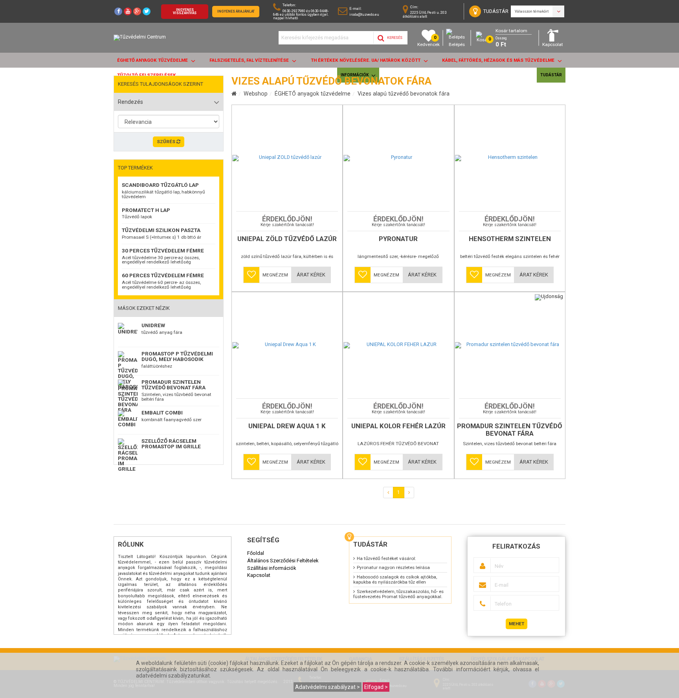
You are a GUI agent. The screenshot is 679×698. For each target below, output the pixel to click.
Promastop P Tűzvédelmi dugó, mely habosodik (177, 356)
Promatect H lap (146, 210)
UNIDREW (153, 325)
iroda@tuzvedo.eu (364, 14)
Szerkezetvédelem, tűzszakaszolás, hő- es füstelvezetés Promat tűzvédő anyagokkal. (398, 594)
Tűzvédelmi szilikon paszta (161, 230)
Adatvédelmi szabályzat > (327, 687)
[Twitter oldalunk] (146, 11)
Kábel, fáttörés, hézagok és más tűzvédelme (499, 60)
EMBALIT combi (162, 412)
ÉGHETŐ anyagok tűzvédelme (153, 60)
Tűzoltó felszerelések (146, 75)
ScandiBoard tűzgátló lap (160, 185)
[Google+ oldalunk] (137, 11)
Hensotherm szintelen (510, 239)
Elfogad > (376, 687)
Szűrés (166, 141)
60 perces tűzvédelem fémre (163, 275)
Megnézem (275, 275)
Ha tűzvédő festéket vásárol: (386, 558)
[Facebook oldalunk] (118, 11)
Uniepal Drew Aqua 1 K (287, 426)
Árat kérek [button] (311, 275)
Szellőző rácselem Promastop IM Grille (171, 443)
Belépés (457, 44)
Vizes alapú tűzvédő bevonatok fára (404, 93)
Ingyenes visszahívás (184, 11)
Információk (355, 75)
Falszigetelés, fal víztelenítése (249, 60)
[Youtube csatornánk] (128, 11)
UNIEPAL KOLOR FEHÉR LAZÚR (398, 426)
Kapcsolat (552, 44)
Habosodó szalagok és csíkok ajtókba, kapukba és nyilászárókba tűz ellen (395, 579)
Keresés (394, 38)
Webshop (256, 93)
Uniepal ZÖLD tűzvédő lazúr (287, 239)
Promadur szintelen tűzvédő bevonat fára (173, 384)
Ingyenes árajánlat (236, 11)
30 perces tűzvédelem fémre (163, 250)
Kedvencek (428, 41)
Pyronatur (398, 239)
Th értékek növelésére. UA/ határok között (366, 60)
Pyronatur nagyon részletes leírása (393, 567)
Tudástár (551, 75)
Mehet (516, 623)
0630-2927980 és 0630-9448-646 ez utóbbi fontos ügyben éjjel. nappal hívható (301, 14)
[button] (251, 275)
